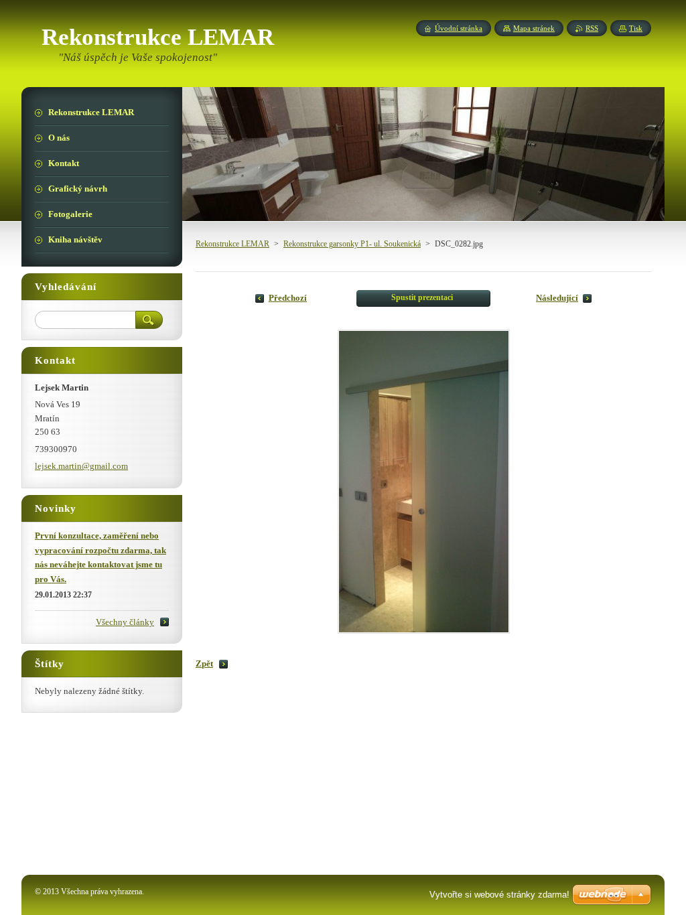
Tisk (635, 28)
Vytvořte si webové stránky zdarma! (499, 895)
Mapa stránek (534, 28)
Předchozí (288, 298)
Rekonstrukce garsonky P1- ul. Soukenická (352, 244)
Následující (557, 298)
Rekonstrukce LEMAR (232, 244)
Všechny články (125, 622)
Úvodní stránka (458, 28)
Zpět (204, 663)
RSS (592, 28)
